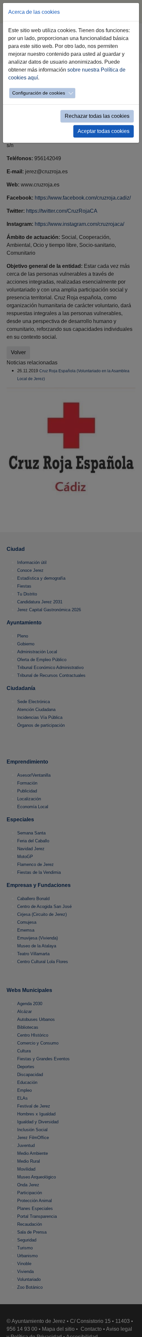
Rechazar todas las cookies (97, 116)
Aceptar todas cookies (103, 131)
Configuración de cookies (38, 93)
